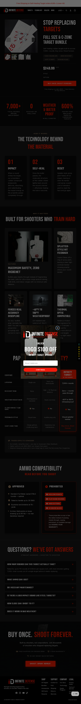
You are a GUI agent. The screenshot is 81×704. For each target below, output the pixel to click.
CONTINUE (40, 370)
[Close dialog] (57, 328)
